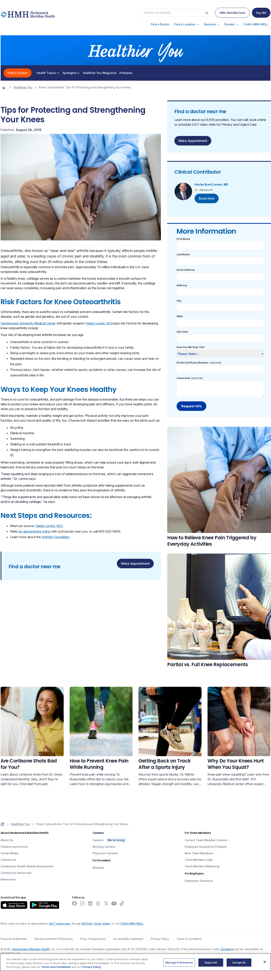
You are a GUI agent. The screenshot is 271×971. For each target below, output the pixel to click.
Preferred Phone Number (193, 362)
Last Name (183, 254)
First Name (183, 238)
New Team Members (199, 853)
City (179, 300)
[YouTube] (114, 903)
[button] (160, 24)
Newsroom (8, 879)
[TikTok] (122, 903)
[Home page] (4, 87)
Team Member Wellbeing (202, 866)
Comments (183, 378)
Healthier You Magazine (99, 73)
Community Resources (16, 872)
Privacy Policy (160, 938)
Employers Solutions (199, 880)
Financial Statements (14, 938)
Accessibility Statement (128, 938)
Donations (227, 949)
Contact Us (8, 859)
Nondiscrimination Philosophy (54, 938)
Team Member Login (199, 859)
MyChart (87, 923)
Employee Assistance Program (206, 846)
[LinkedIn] (90, 903)
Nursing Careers (104, 846)
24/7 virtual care (59, 923)
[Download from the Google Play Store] (44, 905)
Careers (98, 840)
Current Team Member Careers (206, 840)
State (180, 316)
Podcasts (125, 73)
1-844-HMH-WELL (131, 923)
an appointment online (34, 531)
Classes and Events (14, 846)
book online (102, 923)
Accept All (239, 962)
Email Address (186, 269)
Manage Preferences (179, 962)
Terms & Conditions (189, 938)
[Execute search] (209, 13)
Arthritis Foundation (56, 537)
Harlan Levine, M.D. (99, 323)
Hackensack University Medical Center (28, 323)
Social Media (10, 853)
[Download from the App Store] (14, 905)
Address (182, 285)
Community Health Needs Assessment (27, 866)
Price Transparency (93, 938)
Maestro (98, 867)
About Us (7, 840)
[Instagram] (82, 903)
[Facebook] (74, 903)
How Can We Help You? (191, 347)
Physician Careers (105, 853)
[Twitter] (106, 903)
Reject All (211, 962)
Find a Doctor (18, 73)
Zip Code (182, 331)
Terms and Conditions (56, 966)
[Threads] (98, 903)
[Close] (264, 962)
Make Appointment (135, 563)
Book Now (206, 198)
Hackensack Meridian (31, 949)
